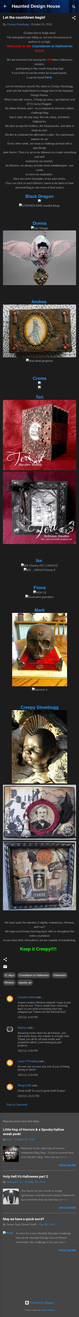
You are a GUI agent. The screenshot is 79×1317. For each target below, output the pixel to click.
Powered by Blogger (41, 1302)
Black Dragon (39, 196)
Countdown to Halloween (34, 975)
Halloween (59, 975)
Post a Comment (17, 1104)
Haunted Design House (36, 6)
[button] (74, 18)
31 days (9, 975)
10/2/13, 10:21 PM (28, 1096)
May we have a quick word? (23, 1219)
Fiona (40, 587)
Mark (40, 610)
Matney (22, 1027)
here (48, 77)
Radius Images (48, 1310)
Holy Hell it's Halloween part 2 (25, 1176)
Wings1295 (24, 1085)
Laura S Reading (28, 1061)
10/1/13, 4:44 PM (28, 1017)
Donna (39, 223)
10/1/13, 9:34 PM (28, 1050)
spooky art (25, 982)
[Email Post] (5, 967)
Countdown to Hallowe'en (52, 46)
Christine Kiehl (26, 997)
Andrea (39, 301)
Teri (39, 397)
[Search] (74, 7)
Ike (39, 560)
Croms (39, 378)
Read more (67, 1165)
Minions (9, 982)
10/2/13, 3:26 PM (28, 1074)
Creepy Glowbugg (40, 707)
